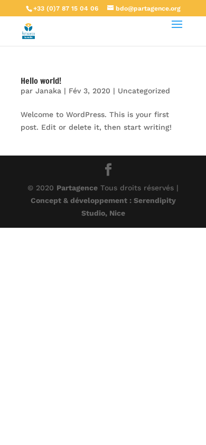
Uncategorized (144, 90)
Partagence (77, 187)
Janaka (48, 90)
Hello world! (41, 80)
